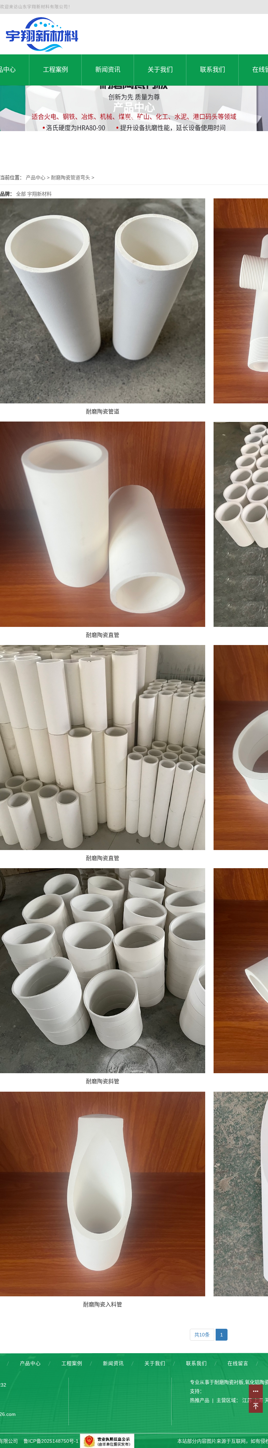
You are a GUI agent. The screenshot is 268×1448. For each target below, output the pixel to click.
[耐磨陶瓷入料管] (102, 1194)
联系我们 (196, 1363)
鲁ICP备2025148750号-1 (51, 1441)
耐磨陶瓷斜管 (102, 1081)
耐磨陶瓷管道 (102, 412)
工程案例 (71, 1363)
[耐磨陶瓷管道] (102, 300)
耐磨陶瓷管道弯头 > (72, 177)
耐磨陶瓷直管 (102, 635)
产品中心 (30, 1363)
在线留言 (238, 1363)
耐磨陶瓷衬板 (229, 1382)
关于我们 (154, 1363)
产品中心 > (38, 177)
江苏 (247, 1400)
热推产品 (199, 1400)
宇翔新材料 (39, 194)
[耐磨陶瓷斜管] (102, 970)
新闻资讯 (113, 1363)
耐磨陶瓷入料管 (102, 1304)
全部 (21, 194)
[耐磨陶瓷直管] (102, 524)
